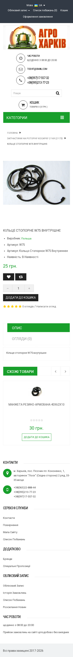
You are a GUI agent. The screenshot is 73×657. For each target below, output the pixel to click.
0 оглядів (28, 306)
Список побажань (14, 539)
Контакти (9, 517)
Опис (17, 328)
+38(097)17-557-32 (38, 78)
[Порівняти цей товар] (20, 276)
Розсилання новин (14, 607)
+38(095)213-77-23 (38, 82)
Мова (30, 5)
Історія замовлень (14, 592)
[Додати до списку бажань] (8, 276)
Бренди (7, 558)
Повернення (10, 525)
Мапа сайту (10, 532)
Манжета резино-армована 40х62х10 (36, 404)
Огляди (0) (22, 339)
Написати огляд (46, 306)
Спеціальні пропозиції (16, 566)
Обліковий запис (13, 585)
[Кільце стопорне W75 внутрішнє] (36, 183)
